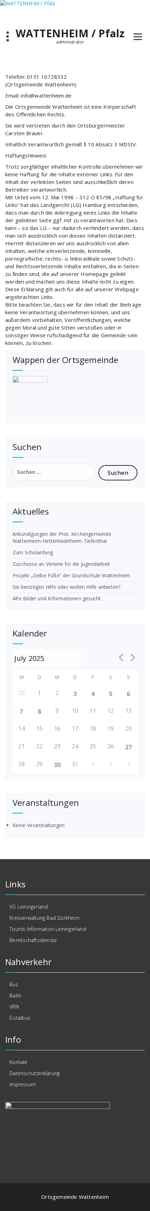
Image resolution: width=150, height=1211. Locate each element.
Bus (13, 984)
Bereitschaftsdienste (33, 940)
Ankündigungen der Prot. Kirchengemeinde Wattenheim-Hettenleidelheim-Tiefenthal (62, 537)
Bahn (15, 995)
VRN (14, 1006)
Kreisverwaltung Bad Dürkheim (44, 918)
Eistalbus (19, 1018)
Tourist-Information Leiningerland (47, 929)
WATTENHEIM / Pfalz (70, 33)
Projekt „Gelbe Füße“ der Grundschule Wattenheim (71, 575)
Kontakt (18, 1062)
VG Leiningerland (28, 906)
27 (128, 747)
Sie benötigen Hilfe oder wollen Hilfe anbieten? (66, 587)
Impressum (22, 1084)
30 (57, 765)
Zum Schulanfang (33, 552)
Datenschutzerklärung (34, 1073)
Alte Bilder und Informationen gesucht (57, 598)
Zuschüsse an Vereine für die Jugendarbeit (61, 564)
